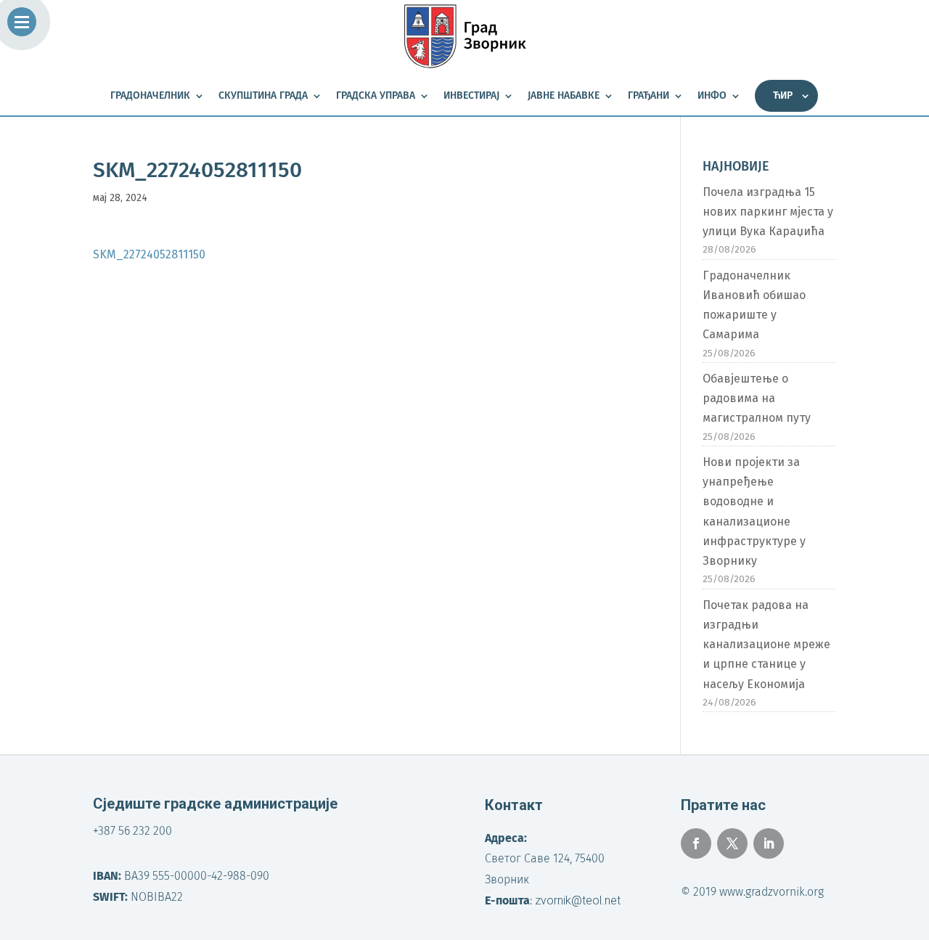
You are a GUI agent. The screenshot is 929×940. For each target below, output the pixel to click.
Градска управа (375, 96)
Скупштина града (263, 96)
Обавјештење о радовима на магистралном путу (757, 398)
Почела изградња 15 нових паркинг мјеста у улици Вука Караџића (768, 211)
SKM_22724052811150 (149, 254)
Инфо (712, 96)
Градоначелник (150, 96)
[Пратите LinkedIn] (768, 843)
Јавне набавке (563, 96)
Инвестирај (471, 96)
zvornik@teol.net (578, 900)
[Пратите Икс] (732, 843)
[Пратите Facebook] (696, 843)
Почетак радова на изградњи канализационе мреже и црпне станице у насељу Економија (766, 644)
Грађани (648, 96)
